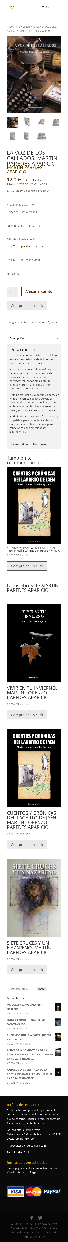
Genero (26, 26)
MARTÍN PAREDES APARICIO (24, 169)
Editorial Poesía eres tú (35, 322)
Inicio (10, 26)
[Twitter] (40, 1218)
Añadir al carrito (38, 291)
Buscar (41, 988)
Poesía (36, 26)
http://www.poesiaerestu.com (25, 246)
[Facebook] (31, 1218)
